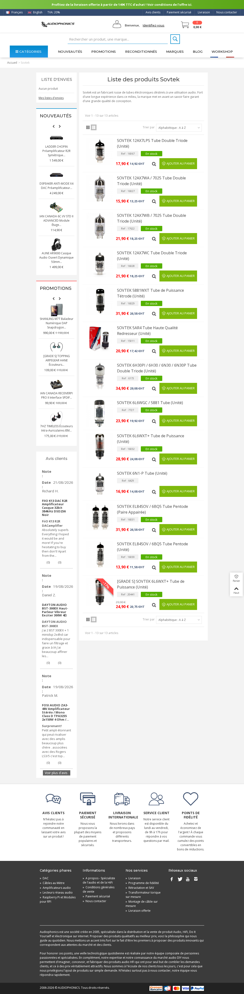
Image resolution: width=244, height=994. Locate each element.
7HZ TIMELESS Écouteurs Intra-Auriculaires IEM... (56, 428)
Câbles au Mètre (52, 883)
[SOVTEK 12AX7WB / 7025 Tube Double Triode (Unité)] (99, 226)
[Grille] (88, 127)
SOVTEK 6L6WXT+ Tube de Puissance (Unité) (150, 438)
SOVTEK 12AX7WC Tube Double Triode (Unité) (152, 255)
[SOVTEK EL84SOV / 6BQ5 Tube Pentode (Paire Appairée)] (99, 517)
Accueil (12, 62)
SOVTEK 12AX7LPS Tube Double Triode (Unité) (152, 143)
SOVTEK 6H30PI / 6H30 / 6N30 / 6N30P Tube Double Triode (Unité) (157, 368)
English (37, 12)
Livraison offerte (138, 911)
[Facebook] (171, 879)
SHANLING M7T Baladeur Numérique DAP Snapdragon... (56, 323)
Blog (198, 51)
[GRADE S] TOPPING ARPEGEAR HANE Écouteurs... (56, 360)
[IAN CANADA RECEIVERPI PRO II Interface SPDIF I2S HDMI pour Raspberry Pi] (56, 384)
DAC (44, 878)
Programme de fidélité (142, 883)
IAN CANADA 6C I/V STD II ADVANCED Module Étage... (56, 220)
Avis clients (153, 12)
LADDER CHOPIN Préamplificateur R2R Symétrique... (56, 151)
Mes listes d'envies (51, 98)
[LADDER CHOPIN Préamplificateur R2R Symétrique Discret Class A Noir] (56, 138)
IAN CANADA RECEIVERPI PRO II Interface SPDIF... (56, 395)
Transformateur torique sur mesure (143, 894)
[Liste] (94, 127)
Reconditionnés (141, 51)
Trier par (149, 127)
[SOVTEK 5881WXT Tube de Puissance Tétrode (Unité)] (99, 301)
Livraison (204, 12)
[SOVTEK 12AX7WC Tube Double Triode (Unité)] (99, 263)
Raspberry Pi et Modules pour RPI (58, 899)
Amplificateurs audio (55, 888)
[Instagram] (196, 879)
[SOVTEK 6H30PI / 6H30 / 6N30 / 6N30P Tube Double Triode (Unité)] (99, 376)
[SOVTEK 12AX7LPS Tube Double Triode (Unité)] (99, 151)
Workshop (222, 51)
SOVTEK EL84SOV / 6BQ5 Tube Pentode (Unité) (152, 546)
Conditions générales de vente (98, 889)
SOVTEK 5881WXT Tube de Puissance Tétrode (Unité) (150, 293)
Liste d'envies (56, 79)
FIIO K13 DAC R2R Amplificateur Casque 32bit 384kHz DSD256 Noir (54, 508)
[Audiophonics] (58, 24)
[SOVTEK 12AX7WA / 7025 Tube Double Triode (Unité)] (99, 188)
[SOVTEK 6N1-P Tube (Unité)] (99, 484)
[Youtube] (188, 879)
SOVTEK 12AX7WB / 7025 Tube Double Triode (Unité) (151, 218)
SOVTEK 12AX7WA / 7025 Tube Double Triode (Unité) (151, 180)
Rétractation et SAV (140, 888)
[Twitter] (180, 879)
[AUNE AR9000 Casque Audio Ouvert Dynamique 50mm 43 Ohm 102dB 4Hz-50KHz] (56, 244)
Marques (175, 51)
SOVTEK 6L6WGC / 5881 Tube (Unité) (150, 402)
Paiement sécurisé (179, 12)
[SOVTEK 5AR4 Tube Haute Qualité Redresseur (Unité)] (99, 338)
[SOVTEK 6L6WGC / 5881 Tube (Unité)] (99, 413)
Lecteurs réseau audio (56, 892)
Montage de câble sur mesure (142, 904)
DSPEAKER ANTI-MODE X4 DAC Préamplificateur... (56, 186)
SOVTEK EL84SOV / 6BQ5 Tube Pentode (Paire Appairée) (152, 509)
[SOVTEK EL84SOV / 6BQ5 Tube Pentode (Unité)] (99, 554)
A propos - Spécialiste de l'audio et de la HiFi (99, 880)
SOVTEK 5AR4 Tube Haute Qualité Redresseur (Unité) (147, 330)
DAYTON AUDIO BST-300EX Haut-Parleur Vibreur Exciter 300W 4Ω (55, 610)
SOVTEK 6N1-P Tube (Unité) (142, 473)
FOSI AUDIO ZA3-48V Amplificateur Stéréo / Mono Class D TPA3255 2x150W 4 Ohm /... (56, 712)
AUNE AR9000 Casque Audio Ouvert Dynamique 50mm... (56, 257)
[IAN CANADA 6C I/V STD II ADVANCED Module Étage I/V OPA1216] (56, 207)
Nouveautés (70, 51)
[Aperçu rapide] (154, 163)
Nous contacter (226, 12)
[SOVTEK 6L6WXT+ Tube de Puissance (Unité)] (99, 446)
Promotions (103, 51)
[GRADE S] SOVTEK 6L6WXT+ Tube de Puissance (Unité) (150, 584)
